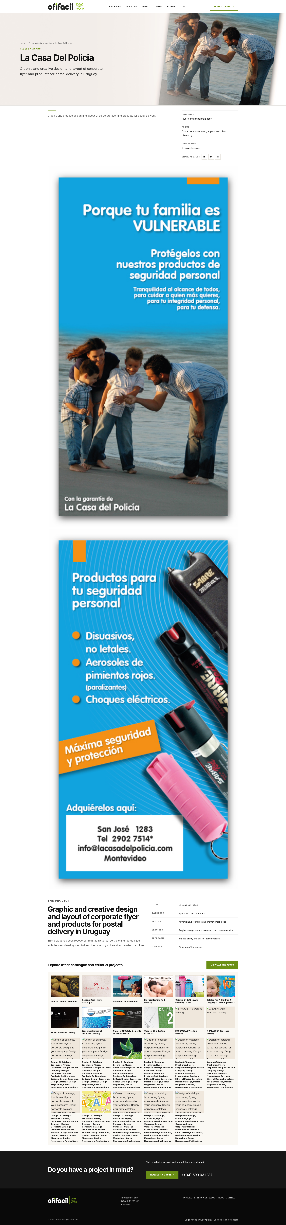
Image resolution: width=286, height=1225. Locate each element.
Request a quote (224, 6)
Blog (159, 6)
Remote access (230, 1219)
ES (184, 6)
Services (131, 6)
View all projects (222, 965)
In (211, 157)
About (146, 6)
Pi (218, 157)
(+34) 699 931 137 (197, 1175)
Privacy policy (205, 1219)
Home (22, 43)
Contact (172, 6)
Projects (115, 6)
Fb (204, 157)
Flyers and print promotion (40, 43)
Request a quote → (162, 1175)
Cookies (218, 1219)
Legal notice (191, 1219)
